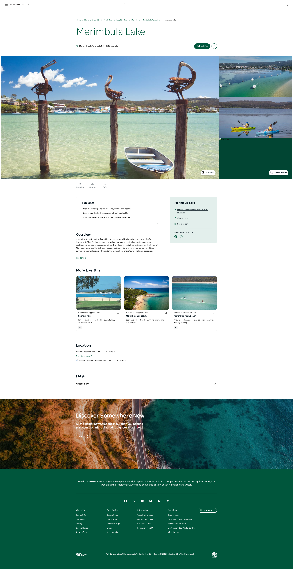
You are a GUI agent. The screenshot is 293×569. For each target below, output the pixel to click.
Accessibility (82, 384)
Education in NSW (145, 528)
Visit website (202, 46)
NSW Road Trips (113, 524)
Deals (109, 537)
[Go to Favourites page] (287, 4)
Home (78, 20)
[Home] (17, 5)
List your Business (145, 519)
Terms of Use (81, 532)
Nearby (92, 187)
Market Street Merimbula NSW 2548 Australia (99, 46)
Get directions (83, 356)
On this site (112, 510)
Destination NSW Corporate (180, 519)
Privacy (79, 524)
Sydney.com (173, 515)
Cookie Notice (82, 528)
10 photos (209, 173)
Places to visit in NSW (92, 20)
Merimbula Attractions (151, 20)
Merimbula (135, 20)
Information (143, 510)
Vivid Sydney (173, 532)
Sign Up (82, 436)
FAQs (105, 187)
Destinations (112, 515)
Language (207, 510)
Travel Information (145, 515)
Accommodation (114, 532)
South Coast (108, 20)
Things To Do (112, 519)
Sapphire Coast (122, 20)
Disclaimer (80, 519)
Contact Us (81, 515)
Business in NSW (144, 524)
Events (109, 528)
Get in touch (182, 224)
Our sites (172, 510)
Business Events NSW (177, 524)
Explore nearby (280, 173)
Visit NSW (80, 510)
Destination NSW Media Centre (181, 528)
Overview (80, 187)
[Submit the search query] (127, 4)
